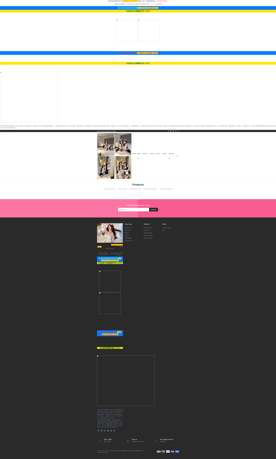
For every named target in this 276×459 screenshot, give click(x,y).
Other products (166, 189)
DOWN (164, 153)
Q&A (163, 230)
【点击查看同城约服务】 (161, 1)
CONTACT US (171, 156)
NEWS (152, 153)
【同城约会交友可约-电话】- (127, 53)
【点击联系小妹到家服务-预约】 (147, 53)
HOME (134, 153)
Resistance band (150, 189)
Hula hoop (123, 189)
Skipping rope (135, 189)
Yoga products (109, 189)
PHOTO (158, 153)
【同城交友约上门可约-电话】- (128, 8)
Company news (166, 227)
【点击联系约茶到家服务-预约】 (148, 8)
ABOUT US (139, 156)
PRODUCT (145, 153)
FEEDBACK (128, 238)
